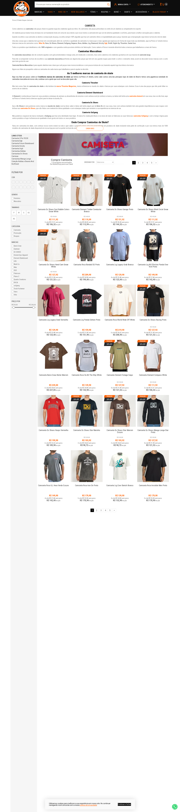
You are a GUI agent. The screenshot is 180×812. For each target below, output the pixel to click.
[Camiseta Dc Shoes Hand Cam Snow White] (53, 263)
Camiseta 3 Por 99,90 (20, 138)
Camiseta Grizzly (18, 146)
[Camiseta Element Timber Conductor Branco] (87, 208)
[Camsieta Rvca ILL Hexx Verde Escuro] (53, 466)
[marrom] (28, 182)
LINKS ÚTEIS (17, 136)
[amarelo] (13, 182)
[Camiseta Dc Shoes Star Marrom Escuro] (120, 428)
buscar (108, 4)
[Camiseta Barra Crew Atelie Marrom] (53, 356)
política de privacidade (88, 805)
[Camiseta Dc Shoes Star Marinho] (87, 428)
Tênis (93, 12)
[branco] (21, 182)
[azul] (17, 182)
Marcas (39, 12)
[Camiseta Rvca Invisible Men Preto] (153, 466)
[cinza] (25, 182)
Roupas (105, 12)
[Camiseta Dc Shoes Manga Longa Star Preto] (153, 428)
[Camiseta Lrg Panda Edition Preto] (87, 300)
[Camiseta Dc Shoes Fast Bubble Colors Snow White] (53, 208)
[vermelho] (25, 187)
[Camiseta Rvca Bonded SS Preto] (87, 245)
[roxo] (17, 187)
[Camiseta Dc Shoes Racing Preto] (153, 318)
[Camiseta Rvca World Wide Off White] (120, 300)
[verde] (21, 187)
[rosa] (13, 187)
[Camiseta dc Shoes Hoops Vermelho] (53, 411)
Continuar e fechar (124, 804)
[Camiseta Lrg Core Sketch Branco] (120, 466)
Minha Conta (123, 4)
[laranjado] (28, 187)
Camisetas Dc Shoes (20, 154)
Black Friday (160, 12)
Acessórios (142, 12)
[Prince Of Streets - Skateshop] (21, 8)
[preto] (32, 182)
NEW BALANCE (78, 12)
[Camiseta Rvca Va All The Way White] (87, 356)
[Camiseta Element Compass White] (153, 373)
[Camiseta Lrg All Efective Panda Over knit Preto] (153, 245)
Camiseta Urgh (17, 149)
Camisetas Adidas (19, 151)
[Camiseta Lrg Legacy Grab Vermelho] (53, 300)
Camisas (15, 156)
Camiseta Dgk (17, 141)
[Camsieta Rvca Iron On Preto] (87, 466)
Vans (50, 12)
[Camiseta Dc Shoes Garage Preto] (120, 208)
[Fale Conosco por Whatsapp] (175, 807)
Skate (127, 12)
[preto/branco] (32, 187)
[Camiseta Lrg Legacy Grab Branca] (120, 245)
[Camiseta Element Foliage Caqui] (120, 373)
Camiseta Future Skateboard (23, 143)
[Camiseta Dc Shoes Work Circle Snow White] (153, 208)
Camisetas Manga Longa (21, 159)
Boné (116, 12)
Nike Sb (62, 12)
